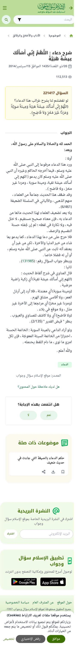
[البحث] (6, 19)
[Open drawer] (5, 8)
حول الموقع (64, 602)
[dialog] (37, 628)
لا (28, 415)
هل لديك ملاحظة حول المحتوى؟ (38, 387)
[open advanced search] (19, 20)
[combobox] (47, 19)
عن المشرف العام (43, 602)
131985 (28, 261)
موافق (56, 639)
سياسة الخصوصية (17, 602)
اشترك (10, 533)
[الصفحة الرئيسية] (71, 36)
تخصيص (8, 639)
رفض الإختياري (30, 639)
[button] (62, 472)
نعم (49, 415)
